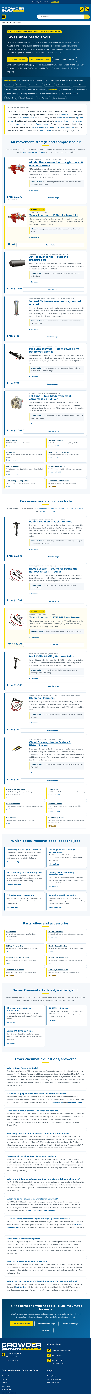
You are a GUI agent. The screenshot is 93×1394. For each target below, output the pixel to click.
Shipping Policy (6, 1389)
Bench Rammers (43, 98)
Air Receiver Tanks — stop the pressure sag (48, 258)
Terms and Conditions (54, 1379)
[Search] (87, 17)
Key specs (34, 190)
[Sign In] (82, 9)
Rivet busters (53, 887)
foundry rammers (43, 124)
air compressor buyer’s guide (34, 152)
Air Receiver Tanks (40, 80)
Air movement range (46, 1323)
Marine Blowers (79, 85)
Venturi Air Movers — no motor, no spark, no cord (55, 303)
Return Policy (6, 1386)
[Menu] (4, 17)
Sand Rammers (59, 98)
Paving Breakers (66, 89)
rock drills (73, 121)
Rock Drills (81, 89)
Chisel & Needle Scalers (48, 94)
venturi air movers (64, 117)
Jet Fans (9, 85)
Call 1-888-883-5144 (21, 1323)
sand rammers (49, 1210)
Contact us (45, 1330)
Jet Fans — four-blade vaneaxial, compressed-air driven (50, 397)
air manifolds (64, 114)
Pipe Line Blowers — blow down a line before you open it (54, 350)
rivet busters (79, 508)
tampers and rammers (47, 511)
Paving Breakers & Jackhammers (50, 521)
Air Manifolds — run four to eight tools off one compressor (56, 164)
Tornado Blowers (35, 85)
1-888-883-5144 (55, 2)
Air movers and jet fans (15, 862)
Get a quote (11, 1022)
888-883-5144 (56, 1355)
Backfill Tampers (26, 98)
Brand (9, 22)
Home (3, 22)
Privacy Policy (51, 1376)
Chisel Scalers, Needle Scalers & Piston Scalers (50, 744)
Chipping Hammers (27, 94)
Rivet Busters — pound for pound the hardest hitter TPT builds (53, 570)
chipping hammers (22, 124)
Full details (50, 245)
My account (5, 1376)
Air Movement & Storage (42, 127)
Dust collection (12, 907)
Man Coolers (20, 85)
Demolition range (70, 1323)
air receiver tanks (27, 117)
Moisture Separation (13, 89)
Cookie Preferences (53, 1383)
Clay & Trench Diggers (69, 94)
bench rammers (34, 1210)
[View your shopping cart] (87, 9)
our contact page (75, 1102)
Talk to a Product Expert (64, 60)
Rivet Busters (11, 94)
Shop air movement (17, 59)
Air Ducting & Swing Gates (35, 89)
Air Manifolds (24, 80)
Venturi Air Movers (58, 80)
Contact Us (5, 1383)
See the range (53, 198)
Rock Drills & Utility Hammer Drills (51, 656)
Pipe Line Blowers (76, 80)
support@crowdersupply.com (62, 1350)
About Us (4, 1379)
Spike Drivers (11, 98)
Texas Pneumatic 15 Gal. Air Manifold (53, 215)
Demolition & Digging (65, 127)
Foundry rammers (55, 907)
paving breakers (61, 121)
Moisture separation (14, 884)
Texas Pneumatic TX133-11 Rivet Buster (54, 617)
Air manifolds (54, 864)
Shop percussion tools (40, 59)
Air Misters (50, 85)
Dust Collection (64, 85)
